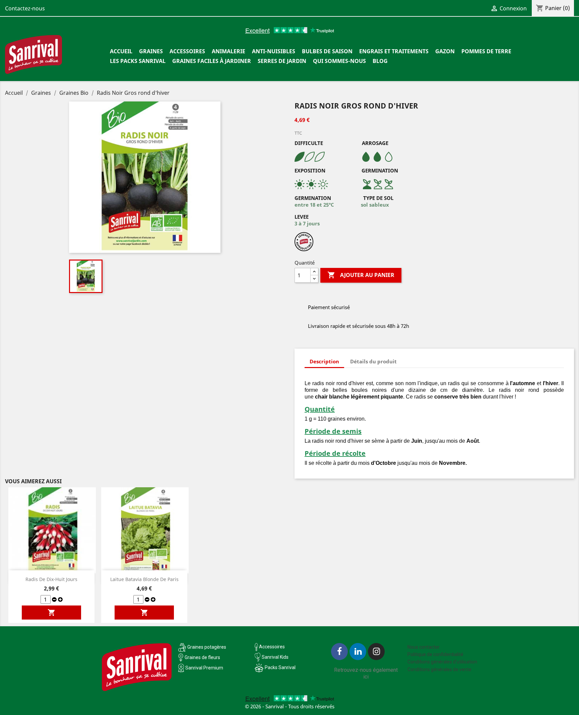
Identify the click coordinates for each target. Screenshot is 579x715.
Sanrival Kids (275, 657)
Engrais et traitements (394, 51)
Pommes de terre (486, 51)
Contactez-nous (25, 8)
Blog (380, 61)
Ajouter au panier (360, 275)
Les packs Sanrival (138, 61)
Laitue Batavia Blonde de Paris (144, 579)
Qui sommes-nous (339, 61)
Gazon (445, 51)
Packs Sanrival (280, 667)
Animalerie (228, 51)
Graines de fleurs (202, 657)
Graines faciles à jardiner (211, 61)
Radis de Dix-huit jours (51, 579)
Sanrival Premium (204, 667)
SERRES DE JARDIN (282, 61)
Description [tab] (324, 361)
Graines (151, 51)
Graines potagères (206, 647)
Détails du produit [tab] (373, 361)
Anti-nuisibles (273, 51)
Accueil (121, 51)
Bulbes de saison (327, 51)
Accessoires (187, 51)
